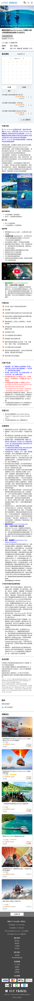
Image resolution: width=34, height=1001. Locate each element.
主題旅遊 (17, 969)
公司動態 (17, 946)
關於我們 (17, 941)
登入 (3, 707)
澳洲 (11, 46)
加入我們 (17, 948)
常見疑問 (17, 955)
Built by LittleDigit (17, 997)
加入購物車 (26, 120)
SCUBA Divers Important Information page (16, 640)
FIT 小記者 (17, 964)
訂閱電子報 (17, 914)
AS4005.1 (8, 649)
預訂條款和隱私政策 (17, 957)
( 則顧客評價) (13, 43)
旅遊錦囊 (17, 972)
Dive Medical (9, 580)
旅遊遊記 (17, 967)
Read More (18, 637)
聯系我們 (17, 943)
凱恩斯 (16, 46)
